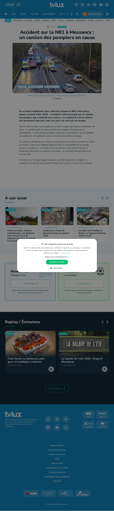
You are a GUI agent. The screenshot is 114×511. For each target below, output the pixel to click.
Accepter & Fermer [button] (57, 262)
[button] (57, 257)
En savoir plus (65, 253)
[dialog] (57, 255)
